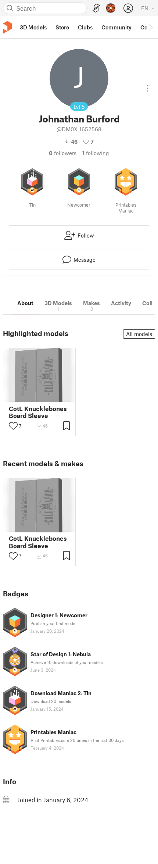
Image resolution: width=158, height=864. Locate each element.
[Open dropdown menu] (147, 85)
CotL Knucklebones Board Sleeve (38, 412)
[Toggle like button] (13, 425)
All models (139, 334)
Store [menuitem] (62, 27)
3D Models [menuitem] (33, 27)
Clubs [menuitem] (85, 27)
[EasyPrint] (96, 8)
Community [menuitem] (116, 27)
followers (62, 153)
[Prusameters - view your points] (110, 8)
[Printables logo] (7, 27)
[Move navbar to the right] (150, 27)
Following (95, 153)
